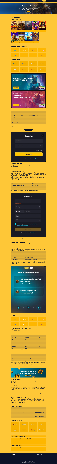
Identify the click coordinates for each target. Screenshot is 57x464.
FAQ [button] (41, 454)
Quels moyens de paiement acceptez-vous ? (17, 445)
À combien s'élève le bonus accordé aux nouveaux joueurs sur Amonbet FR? (21, 438)
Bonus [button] (37, 455)
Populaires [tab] (13, 19)
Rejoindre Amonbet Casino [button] (28, 129)
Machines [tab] (20, 19)
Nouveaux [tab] (17, 19)
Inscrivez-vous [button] (28, 11)
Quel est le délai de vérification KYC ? (16, 447)
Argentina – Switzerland (43, 459)
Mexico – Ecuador (43, 455)
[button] (14, 26)
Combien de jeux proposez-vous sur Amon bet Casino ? (19, 436)
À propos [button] (38, 454)
